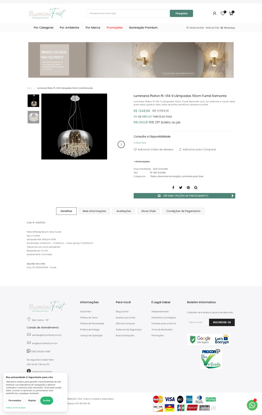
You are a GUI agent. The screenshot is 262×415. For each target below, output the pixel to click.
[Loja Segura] (208, 344)
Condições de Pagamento (183, 211)
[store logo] (48, 13)
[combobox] (128, 13)
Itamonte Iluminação (169, 176)
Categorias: (140, 176)
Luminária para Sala (192, 176)
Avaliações (124, 211)
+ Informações (142, 161)
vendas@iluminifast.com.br (46, 335)
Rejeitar (32, 400)
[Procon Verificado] (211, 359)
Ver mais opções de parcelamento (185, 196)
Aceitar (46, 400)
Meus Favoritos (224, 12)
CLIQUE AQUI (140, 142)
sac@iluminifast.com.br (44, 343)
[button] (121, 144)
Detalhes (66, 211)
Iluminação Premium (143, 28)
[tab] (66, 211)
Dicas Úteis (149, 211)
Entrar (214, 13)
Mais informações (94, 211)
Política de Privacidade (15, 408)
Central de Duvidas (42, 371)
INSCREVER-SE (222, 322)
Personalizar (15, 400)
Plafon (153, 176)
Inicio (29, 88)
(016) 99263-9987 (40, 351)
